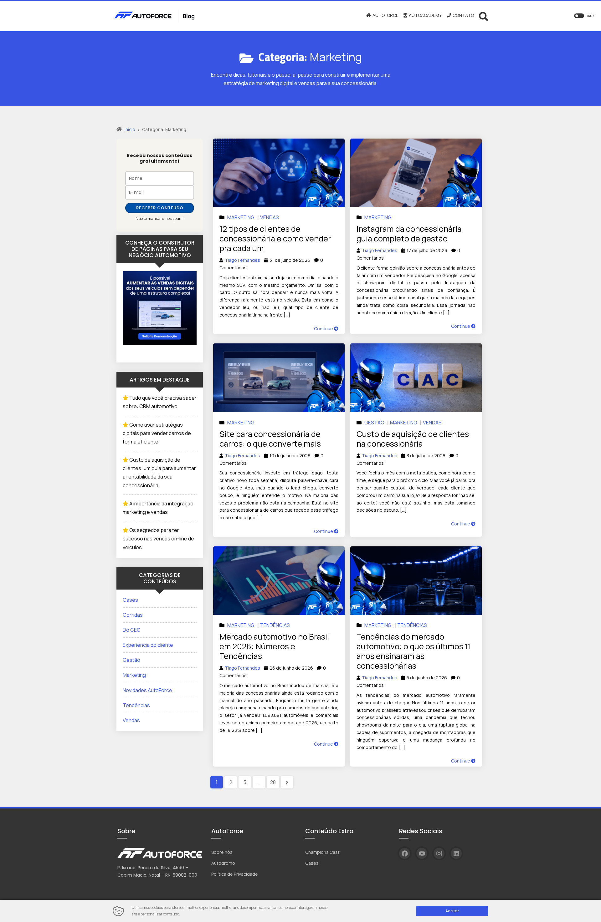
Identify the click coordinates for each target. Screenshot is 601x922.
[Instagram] (439, 853)
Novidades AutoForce (147, 690)
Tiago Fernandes (242, 260)
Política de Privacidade (234, 874)
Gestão (374, 422)
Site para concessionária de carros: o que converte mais (270, 438)
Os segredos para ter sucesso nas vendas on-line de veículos (158, 538)
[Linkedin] (456, 853)
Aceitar (452, 911)
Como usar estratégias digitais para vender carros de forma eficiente (157, 433)
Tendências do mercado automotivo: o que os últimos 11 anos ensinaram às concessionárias (414, 651)
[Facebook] (404, 853)
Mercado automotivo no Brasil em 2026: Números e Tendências (274, 646)
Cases (130, 599)
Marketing (240, 217)
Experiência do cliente (148, 644)
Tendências (275, 625)
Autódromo (223, 863)
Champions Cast (322, 852)
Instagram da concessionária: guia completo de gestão (410, 233)
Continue (324, 329)
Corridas (133, 614)
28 (273, 782)
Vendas (269, 217)
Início (130, 129)
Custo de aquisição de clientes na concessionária (413, 438)
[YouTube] (421, 853)
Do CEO (132, 629)
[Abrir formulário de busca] (483, 15)
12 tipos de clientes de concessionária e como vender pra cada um (275, 238)
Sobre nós (222, 852)
